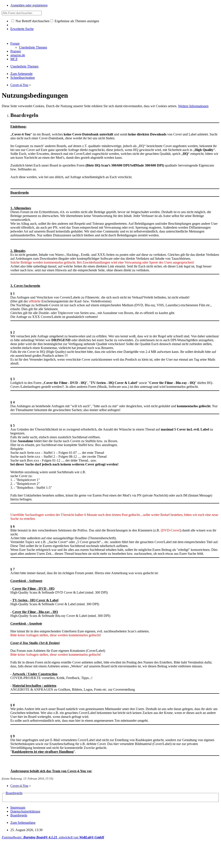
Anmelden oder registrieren (28, 5)
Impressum (17, 807)
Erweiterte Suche (22, 29)
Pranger (15, 51)
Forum (14, 43)
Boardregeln (14, 793)
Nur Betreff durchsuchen (32, 21)
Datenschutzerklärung (25, 811)
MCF (14, 59)
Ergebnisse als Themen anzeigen (76, 21)
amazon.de (17, 55)
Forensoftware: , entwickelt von (53, 837)
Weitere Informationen (193, 106)
